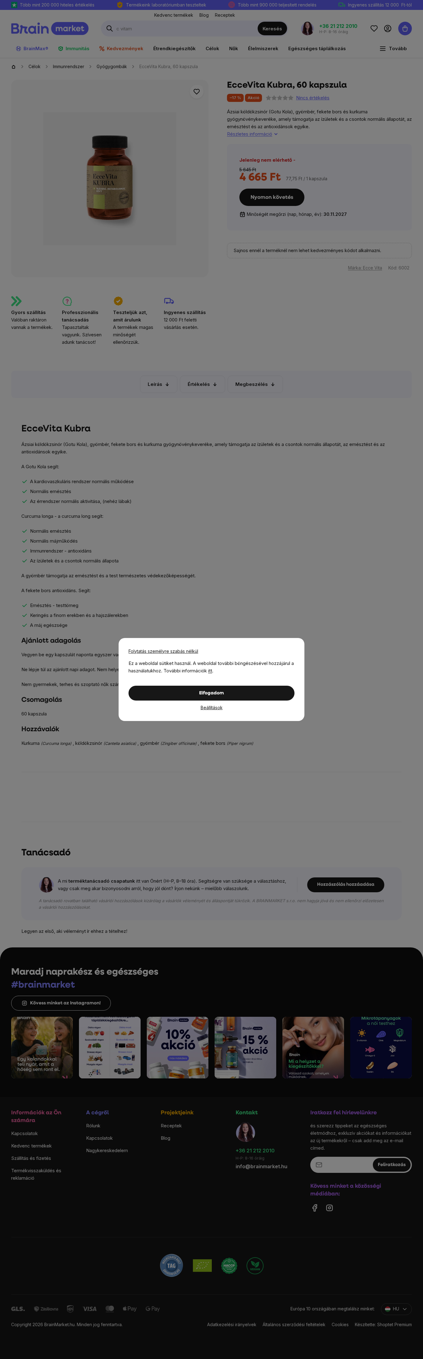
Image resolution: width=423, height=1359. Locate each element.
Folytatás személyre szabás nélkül (163, 651)
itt (210, 671)
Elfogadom (211, 693)
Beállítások (212, 707)
